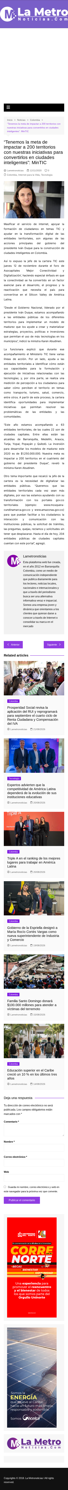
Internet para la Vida (29, 174)
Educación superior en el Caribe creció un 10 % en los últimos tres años (32, 1074)
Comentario (11, 1121)
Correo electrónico (15, 1156)
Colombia (12, 174)
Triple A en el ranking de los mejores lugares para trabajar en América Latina (33, 862)
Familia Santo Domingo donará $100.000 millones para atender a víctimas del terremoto (31, 1005)
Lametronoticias (15, 170)
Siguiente (52, 644)
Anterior (15, 644)
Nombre (9, 1141)
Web (6, 1171)
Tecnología (46, 174)
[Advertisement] (34, 67)
